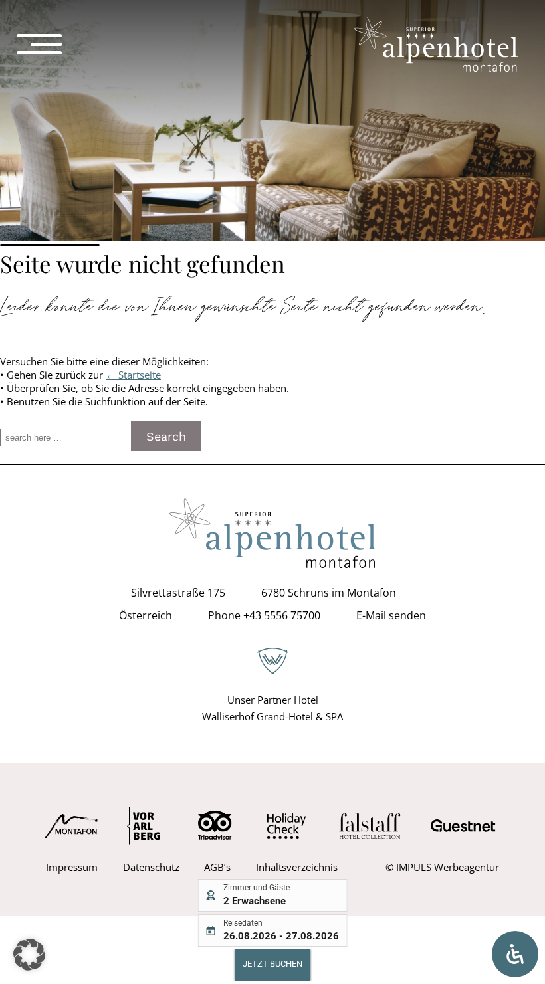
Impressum (72, 867)
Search (166, 436)
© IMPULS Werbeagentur (442, 867)
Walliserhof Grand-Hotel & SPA (272, 716)
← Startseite (133, 374)
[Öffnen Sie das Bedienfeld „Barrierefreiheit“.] (515, 954)
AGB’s (217, 867)
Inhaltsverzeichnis (297, 867)
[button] (29, 955)
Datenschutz (151, 867)
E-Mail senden (391, 615)
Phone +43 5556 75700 (264, 615)
